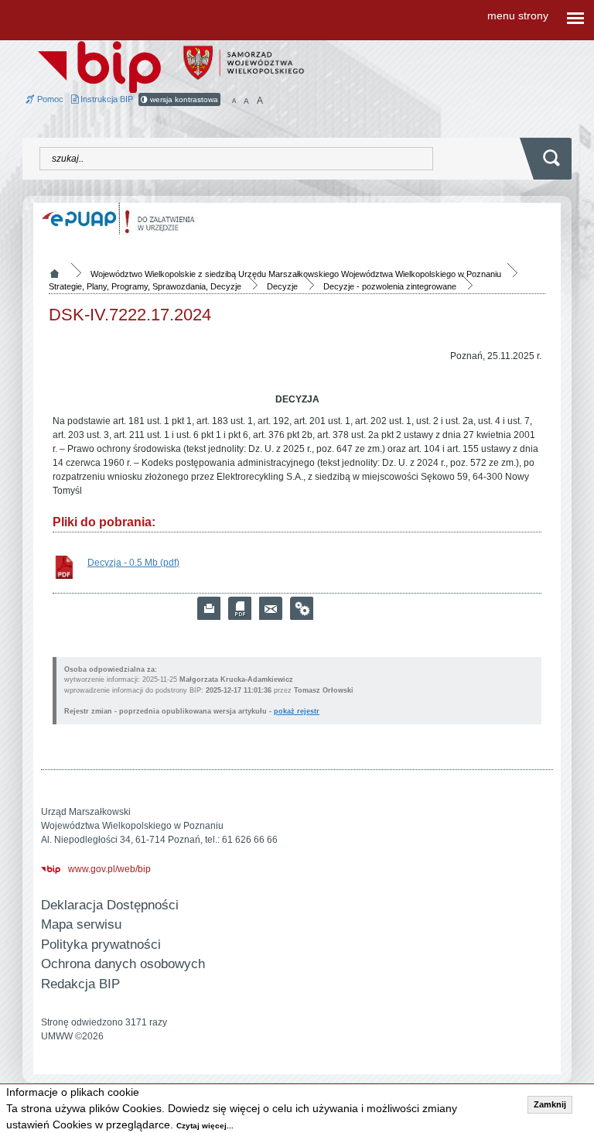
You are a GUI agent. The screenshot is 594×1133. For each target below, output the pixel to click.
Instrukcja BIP (105, 99)
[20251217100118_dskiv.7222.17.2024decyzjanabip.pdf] (64, 567)
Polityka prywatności (101, 944)
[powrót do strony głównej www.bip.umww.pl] (99, 66)
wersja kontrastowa (183, 99)
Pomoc (49, 99)
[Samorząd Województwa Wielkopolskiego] (243, 62)
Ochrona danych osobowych (123, 964)
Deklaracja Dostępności (110, 905)
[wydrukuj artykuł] (208, 608)
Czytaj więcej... (205, 1125)
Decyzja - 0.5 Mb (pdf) (133, 562)
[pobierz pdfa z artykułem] (239, 608)
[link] (270, 608)
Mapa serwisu (81, 924)
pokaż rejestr (296, 711)
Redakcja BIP (80, 984)
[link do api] (301, 608)
